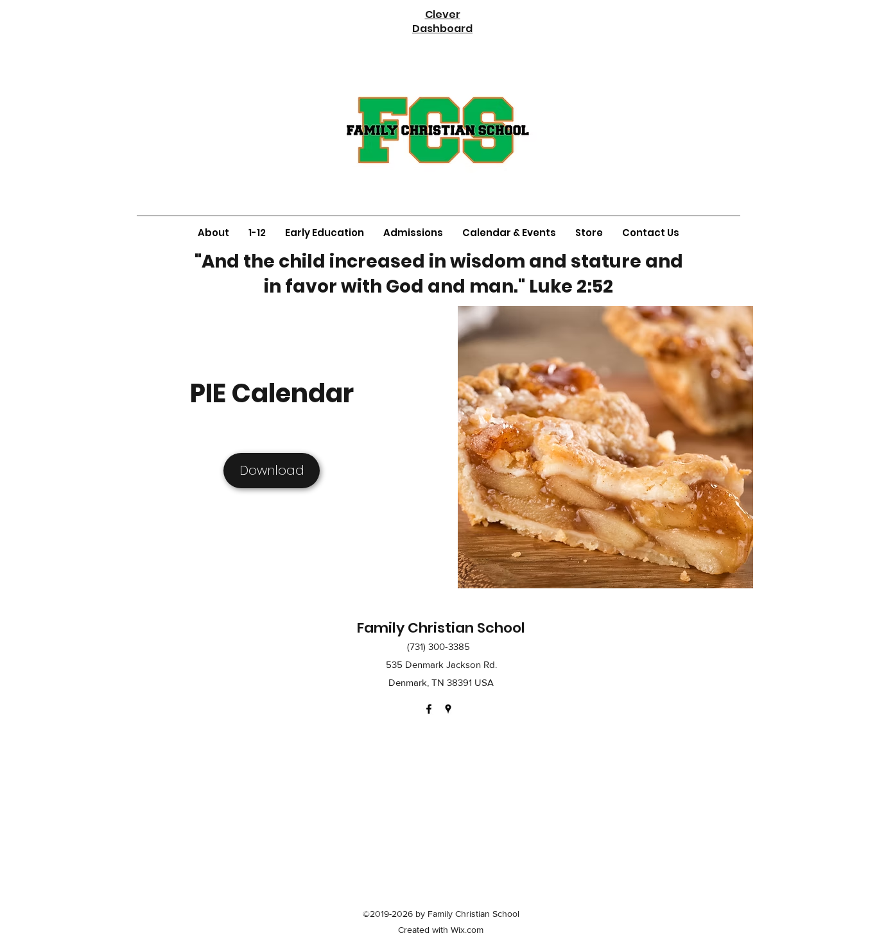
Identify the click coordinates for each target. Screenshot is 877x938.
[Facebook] (428, 709)
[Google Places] (448, 709)
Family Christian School (441, 628)
